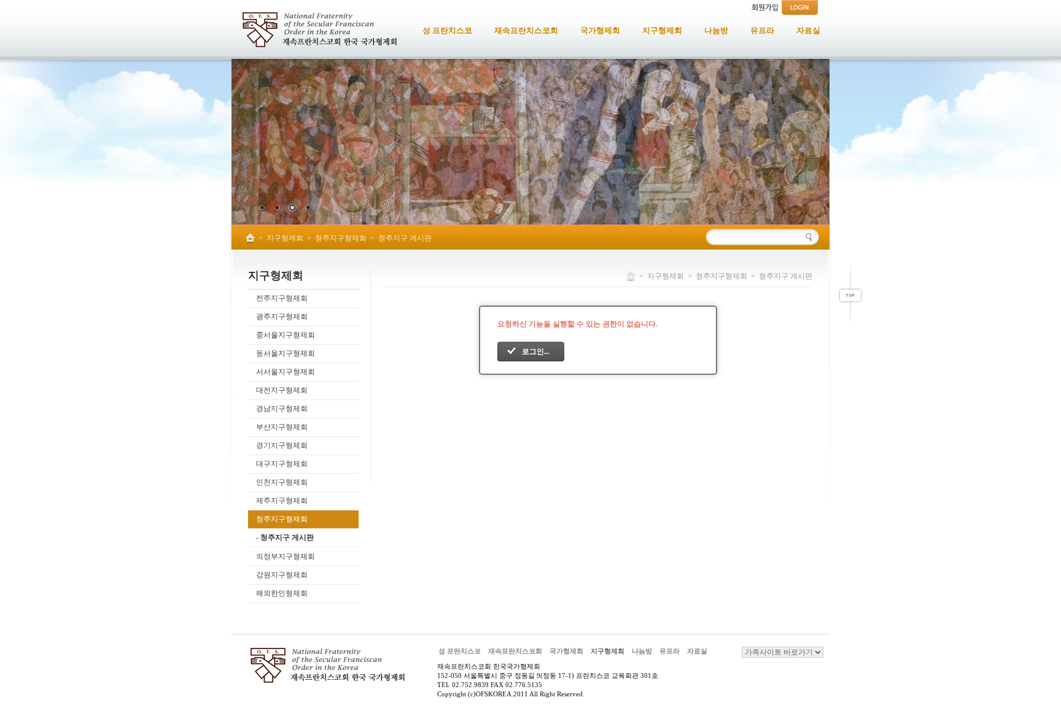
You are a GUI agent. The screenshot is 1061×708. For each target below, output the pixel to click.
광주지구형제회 (282, 316)
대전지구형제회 (282, 390)
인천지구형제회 (282, 482)
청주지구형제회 (341, 238)
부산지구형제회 (282, 427)
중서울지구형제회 (285, 335)
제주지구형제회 (282, 500)
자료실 (697, 651)
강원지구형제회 (282, 575)
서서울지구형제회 (285, 371)
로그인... (536, 351)
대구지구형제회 (282, 464)
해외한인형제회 (282, 593)
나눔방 (642, 651)
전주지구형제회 (282, 298)
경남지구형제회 (282, 408)
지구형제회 (284, 238)
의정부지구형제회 (285, 556)
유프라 (669, 651)
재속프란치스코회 (515, 651)
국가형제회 (566, 651)
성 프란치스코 (459, 651)
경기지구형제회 (282, 445)
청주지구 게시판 (405, 238)
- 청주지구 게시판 (285, 537)
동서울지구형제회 (285, 353)
